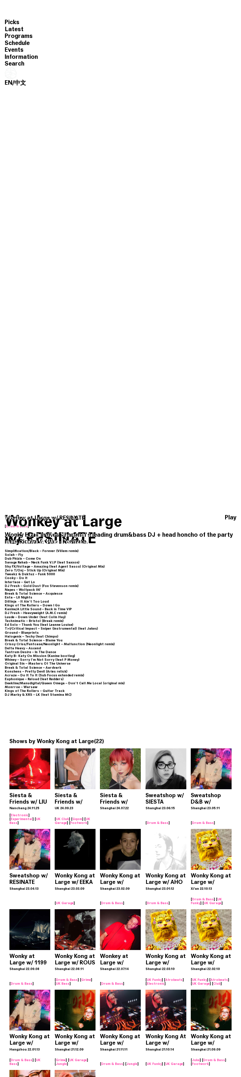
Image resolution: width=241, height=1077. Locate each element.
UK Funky (154, 980)
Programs (19, 36)
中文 (20, 82)
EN (8, 82)
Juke (196, 1060)
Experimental (22, 819)
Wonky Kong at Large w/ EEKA (75, 878)
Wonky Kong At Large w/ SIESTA (165, 1043)
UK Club (62, 819)
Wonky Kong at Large (65, 741)
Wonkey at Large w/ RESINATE (114, 962)
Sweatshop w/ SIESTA (164, 798)
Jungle (61, 1064)
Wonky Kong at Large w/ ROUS (75, 959)
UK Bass (63, 983)
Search (14, 63)
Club (217, 983)
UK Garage (65, 903)
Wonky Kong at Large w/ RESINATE (29, 1043)
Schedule (17, 43)
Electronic (20, 815)
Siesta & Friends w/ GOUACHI (114, 802)
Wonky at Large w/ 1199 (28, 959)
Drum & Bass (17, 526)
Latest (14, 29)
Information (21, 57)
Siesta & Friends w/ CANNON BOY (73, 802)
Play (230, 518)
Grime (86, 980)
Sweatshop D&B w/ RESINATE (206, 802)
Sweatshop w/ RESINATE (28, 878)
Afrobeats (174, 980)
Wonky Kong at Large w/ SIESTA (211, 882)
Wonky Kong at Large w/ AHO (165, 878)
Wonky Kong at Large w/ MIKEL (120, 882)
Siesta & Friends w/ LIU (28, 798)
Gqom (77, 819)
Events (14, 49)
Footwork (78, 823)
